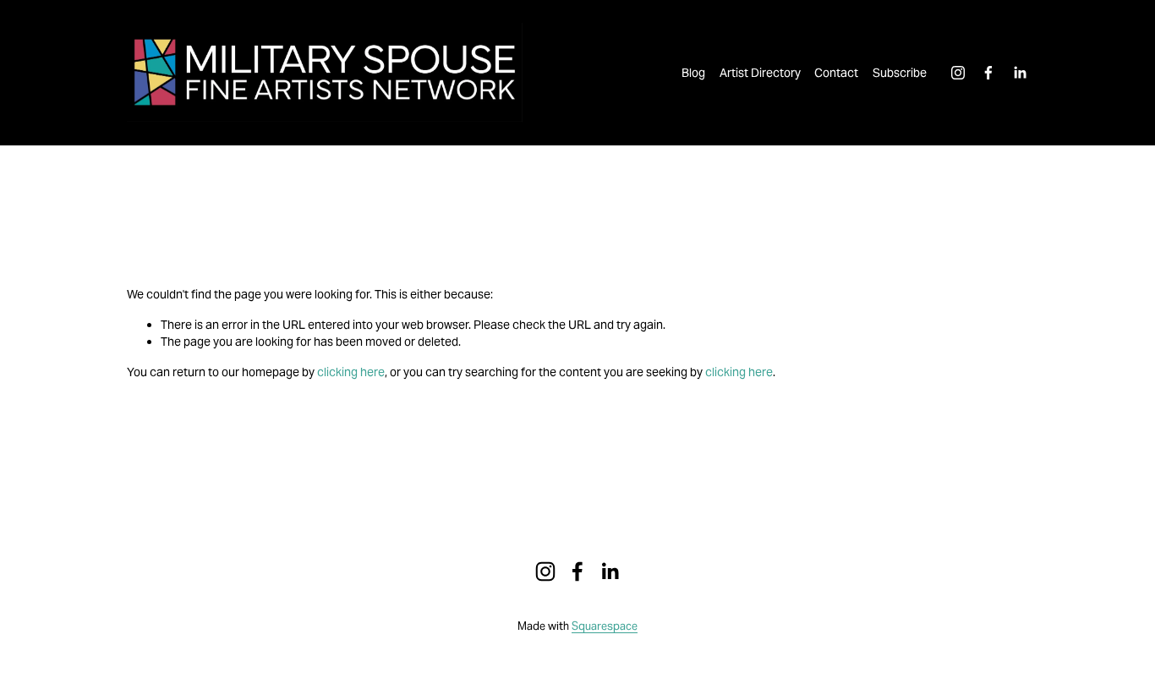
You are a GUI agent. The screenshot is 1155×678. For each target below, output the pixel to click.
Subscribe (900, 72)
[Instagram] (958, 72)
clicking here (351, 372)
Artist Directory (760, 72)
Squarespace (605, 626)
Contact (836, 72)
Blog (693, 72)
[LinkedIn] (1019, 72)
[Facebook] (988, 72)
